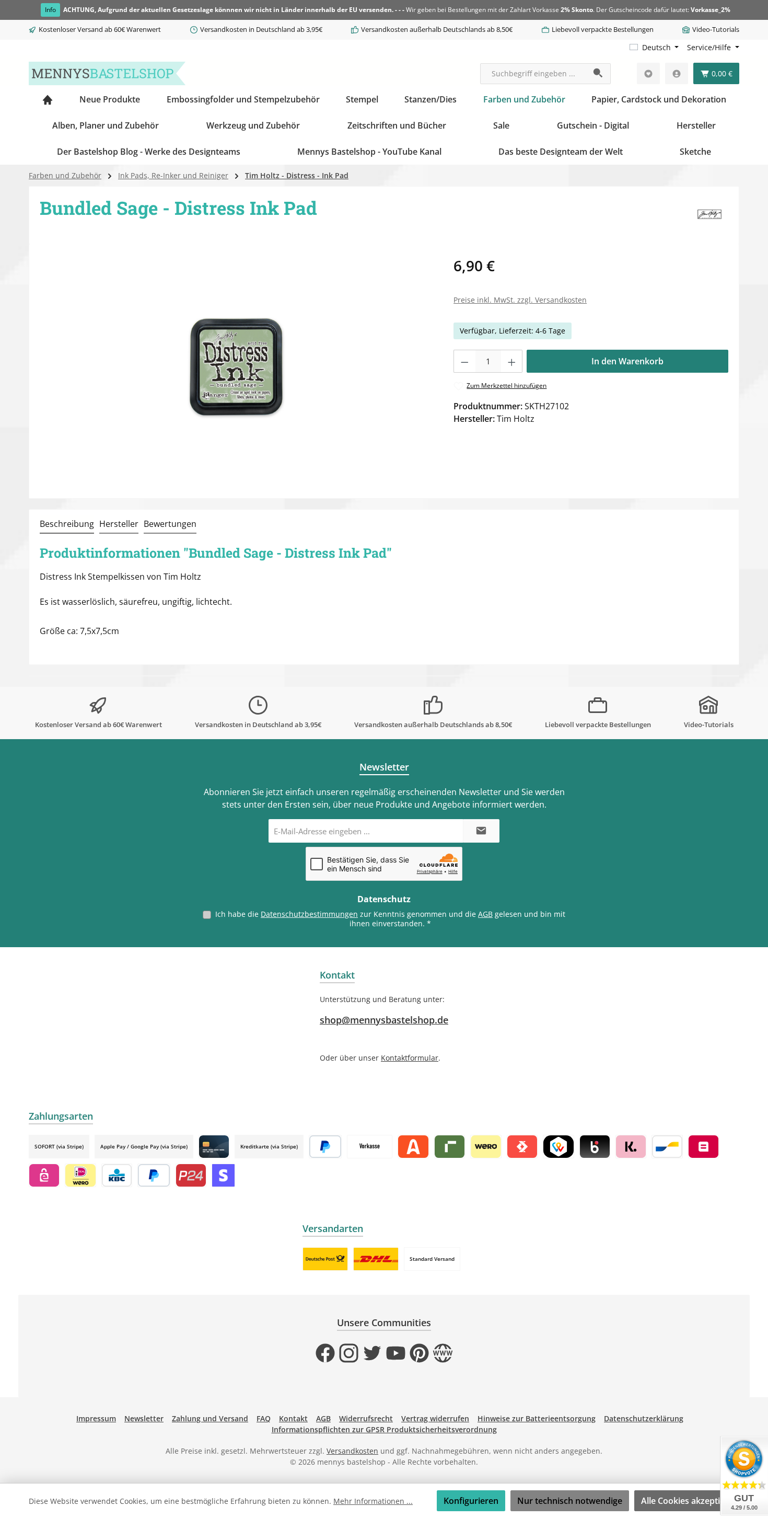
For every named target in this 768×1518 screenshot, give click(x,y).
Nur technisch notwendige (569, 1500)
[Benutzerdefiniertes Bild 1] (325, 1259)
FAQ (264, 1418)
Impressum (96, 1418)
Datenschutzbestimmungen (309, 914)
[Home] (47, 99)
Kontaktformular (409, 1058)
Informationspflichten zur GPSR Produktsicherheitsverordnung (384, 1429)
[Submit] (481, 831)
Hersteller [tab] (118, 524)
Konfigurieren (471, 1500)
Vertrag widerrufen (435, 1418)
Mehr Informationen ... (373, 1501)
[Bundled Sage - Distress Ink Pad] (236, 367)
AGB (485, 914)
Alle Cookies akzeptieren (689, 1500)
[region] (236, 367)
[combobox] (533, 73)
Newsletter (144, 1418)
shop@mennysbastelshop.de (384, 1020)
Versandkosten (352, 1451)
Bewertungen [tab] (170, 524)
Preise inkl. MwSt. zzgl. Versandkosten (520, 300)
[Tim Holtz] (710, 215)
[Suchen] (598, 73)
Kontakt (293, 1418)
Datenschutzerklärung (643, 1418)
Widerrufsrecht (366, 1418)
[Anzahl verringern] (464, 361)
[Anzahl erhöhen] (512, 361)
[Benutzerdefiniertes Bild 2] (376, 1259)
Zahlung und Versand (210, 1418)
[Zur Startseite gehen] (107, 73)
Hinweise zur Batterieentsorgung (537, 1418)
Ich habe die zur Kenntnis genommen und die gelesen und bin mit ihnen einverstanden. (390, 918)
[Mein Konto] (676, 73)
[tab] (67, 524)
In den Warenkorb (627, 361)
